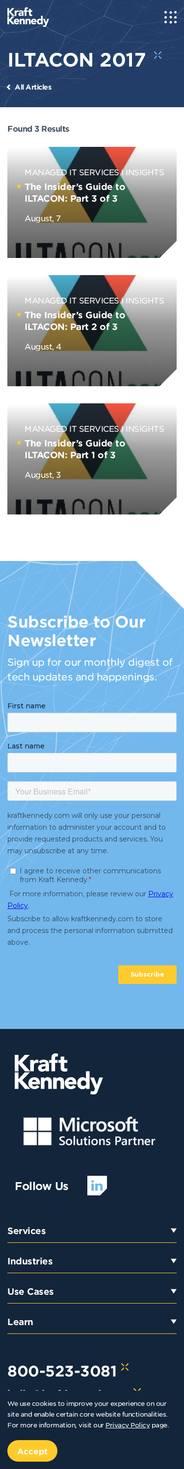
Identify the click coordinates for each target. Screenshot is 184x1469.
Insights (145, 172)
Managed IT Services (72, 172)
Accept (32, 1451)
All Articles (33, 87)
